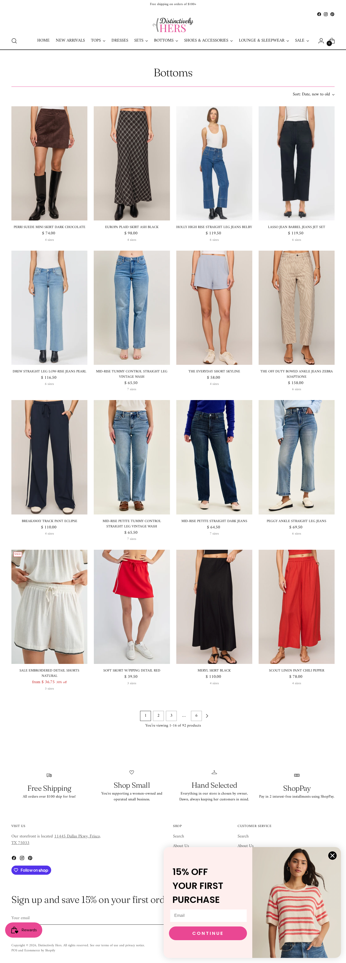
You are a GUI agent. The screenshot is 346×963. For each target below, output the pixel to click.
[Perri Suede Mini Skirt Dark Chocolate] (49, 163)
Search (178, 836)
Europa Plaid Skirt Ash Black (132, 227)
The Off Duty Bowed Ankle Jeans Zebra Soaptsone (296, 374)
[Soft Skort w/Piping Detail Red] (132, 607)
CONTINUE (208, 933)
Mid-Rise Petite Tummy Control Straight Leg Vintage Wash (132, 524)
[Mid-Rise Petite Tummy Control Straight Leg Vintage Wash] (132, 457)
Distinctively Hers (50, 945)
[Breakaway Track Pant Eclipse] (49, 457)
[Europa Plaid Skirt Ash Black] (132, 163)
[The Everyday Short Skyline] (214, 308)
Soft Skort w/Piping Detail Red (131, 670)
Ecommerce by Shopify (39, 950)
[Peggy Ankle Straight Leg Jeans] (297, 457)
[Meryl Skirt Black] (214, 607)
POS (14, 950)
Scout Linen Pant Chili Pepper (296, 670)
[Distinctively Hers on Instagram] (325, 14)
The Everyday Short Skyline (214, 371)
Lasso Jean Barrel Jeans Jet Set (296, 227)
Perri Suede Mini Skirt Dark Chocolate (49, 227)
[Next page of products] (207, 716)
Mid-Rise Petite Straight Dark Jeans (214, 521)
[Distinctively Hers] (173, 25)
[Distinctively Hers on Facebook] (319, 14)
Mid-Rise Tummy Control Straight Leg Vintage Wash (131, 374)
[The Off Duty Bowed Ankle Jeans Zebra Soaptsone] (297, 308)
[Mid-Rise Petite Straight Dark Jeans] (214, 457)
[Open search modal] (14, 41)
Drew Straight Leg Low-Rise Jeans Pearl (49, 371)
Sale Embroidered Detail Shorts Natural (49, 673)
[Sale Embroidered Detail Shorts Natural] (49, 607)
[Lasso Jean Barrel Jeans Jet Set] (297, 163)
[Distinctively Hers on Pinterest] (332, 14)
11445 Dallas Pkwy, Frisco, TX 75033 (56, 840)
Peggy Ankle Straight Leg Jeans (296, 521)
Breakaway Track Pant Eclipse (49, 521)
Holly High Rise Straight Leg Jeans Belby (214, 227)
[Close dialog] (332, 855)
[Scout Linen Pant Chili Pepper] (297, 607)
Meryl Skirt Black (214, 670)
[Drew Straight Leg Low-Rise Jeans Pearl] (49, 308)
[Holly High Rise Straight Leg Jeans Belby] (214, 163)
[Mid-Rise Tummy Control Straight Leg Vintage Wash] (132, 308)
